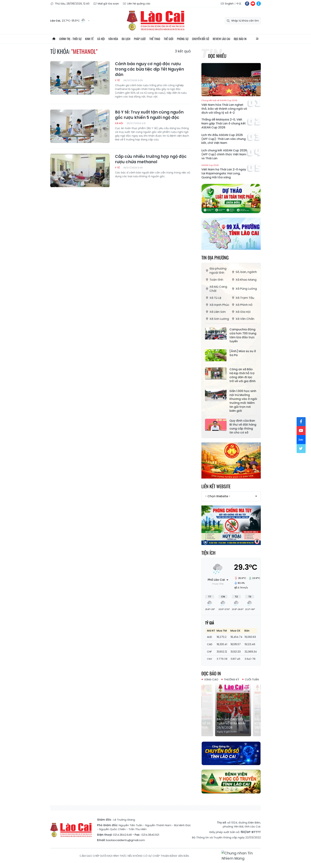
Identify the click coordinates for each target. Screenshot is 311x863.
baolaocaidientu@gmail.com (125, 840)
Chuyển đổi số (200, 39)
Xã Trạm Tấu (245, 298)
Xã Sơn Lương (219, 319)
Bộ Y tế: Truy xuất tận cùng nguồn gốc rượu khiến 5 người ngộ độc (149, 115)
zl (258, 3)
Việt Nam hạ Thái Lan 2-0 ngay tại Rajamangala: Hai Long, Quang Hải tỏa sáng (223, 172)
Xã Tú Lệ (215, 298)
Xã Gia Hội (243, 312)
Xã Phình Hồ (244, 305)
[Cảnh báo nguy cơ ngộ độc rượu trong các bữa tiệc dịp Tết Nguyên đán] (80, 78)
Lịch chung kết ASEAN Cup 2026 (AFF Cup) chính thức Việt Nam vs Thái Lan (224, 154)
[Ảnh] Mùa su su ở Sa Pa (242, 353)
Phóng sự (182, 39)
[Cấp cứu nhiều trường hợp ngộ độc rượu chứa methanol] (80, 170)
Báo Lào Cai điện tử (155, 21)
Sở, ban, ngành (246, 272)
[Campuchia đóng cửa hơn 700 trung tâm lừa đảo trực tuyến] (216, 334)
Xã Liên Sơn (217, 312)
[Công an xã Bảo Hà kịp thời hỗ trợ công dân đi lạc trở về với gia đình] (216, 373)
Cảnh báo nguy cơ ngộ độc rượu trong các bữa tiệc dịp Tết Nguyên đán (149, 69)
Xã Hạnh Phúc (219, 305)
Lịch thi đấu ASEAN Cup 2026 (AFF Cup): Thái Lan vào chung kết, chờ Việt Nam (223, 139)
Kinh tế (89, 39)
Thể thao (154, 39)
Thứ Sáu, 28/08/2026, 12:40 (72, 3)
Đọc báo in (240, 39)
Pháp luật (140, 39)
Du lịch (126, 39)
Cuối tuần (252, 679)
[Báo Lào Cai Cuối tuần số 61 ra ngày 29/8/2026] (231, 709)
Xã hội (101, 39)
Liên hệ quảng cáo (138, 3)
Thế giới (168, 39)
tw (301, 448)
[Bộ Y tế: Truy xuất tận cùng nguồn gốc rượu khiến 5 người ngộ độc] (80, 126)
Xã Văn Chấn (245, 319)
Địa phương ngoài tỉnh (217, 270)
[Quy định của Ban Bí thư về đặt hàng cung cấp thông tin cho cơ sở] (216, 425)
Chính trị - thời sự (70, 39)
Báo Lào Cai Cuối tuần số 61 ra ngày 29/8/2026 (229, 723)
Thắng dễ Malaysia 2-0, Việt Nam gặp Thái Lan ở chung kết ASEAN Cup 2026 (223, 123)
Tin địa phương (215, 257)
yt (253, 3)
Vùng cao (211, 679)
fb (247, 3)
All (257, 38)
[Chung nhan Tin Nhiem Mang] (241, 856)
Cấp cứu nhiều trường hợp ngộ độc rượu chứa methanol (151, 159)
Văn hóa (113, 39)
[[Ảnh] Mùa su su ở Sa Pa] (216, 355)
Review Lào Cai (221, 39)
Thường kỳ (231, 679)
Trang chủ (53, 38)
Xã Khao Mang (246, 280)
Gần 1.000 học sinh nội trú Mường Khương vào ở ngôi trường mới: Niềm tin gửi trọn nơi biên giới (243, 401)
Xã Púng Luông (246, 289)
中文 (238, 3)
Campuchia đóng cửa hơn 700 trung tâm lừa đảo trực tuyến (242, 335)
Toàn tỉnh (216, 280)
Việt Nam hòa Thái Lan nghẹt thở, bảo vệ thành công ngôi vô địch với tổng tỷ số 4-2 (224, 107)
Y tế (117, 80)
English (229, 3)
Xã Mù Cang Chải (218, 289)
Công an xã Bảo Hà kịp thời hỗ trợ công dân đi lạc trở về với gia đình (242, 375)
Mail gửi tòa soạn (108, 3)
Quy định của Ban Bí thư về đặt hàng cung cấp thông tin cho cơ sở (242, 427)
